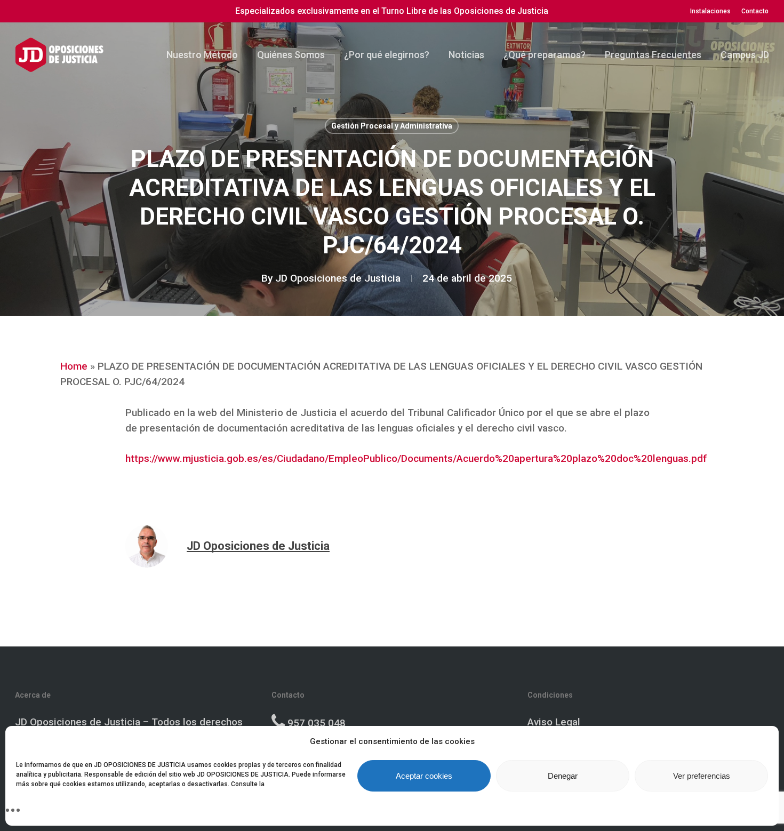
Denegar (563, 775)
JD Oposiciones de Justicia (338, 278)
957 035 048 (316, 723)
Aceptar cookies (424, 775)
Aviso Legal (553, 722)
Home (73, 366)
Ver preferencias (701, 775)
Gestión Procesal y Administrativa (391, 126)
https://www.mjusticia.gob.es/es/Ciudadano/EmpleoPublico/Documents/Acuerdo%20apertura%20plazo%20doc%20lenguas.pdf (416, 458)
